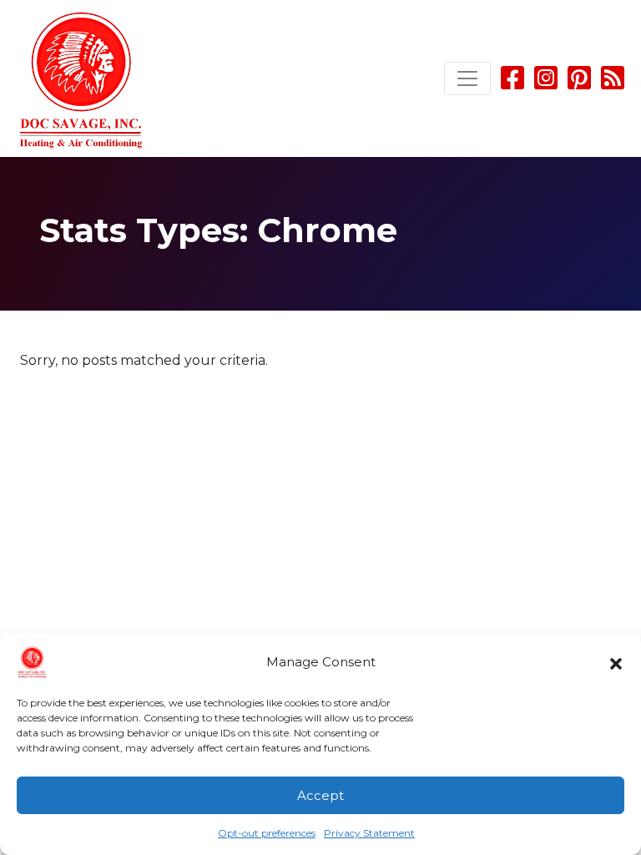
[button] (616, 662)
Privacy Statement (369, 833)
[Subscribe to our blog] (612, 83)
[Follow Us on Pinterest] (579, 83)
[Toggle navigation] (467, 78)
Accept (320, 795)
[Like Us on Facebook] (512, 83)
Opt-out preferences (266, 833)
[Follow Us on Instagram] (547, 83)
